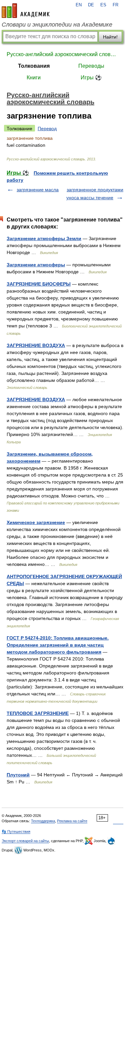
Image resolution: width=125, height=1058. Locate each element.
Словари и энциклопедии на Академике (57, 24)
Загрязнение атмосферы (36, 264)
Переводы (91, 66)
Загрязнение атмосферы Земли (44, 238)
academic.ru (26, 10)
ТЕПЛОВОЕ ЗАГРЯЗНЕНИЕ (38, 713)
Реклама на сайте (72, 821)
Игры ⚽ (91, 77)
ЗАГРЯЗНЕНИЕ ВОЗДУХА (36, 345)
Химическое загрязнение (36, 522)
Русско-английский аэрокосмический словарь (62, 54)
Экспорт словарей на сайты (25, 841)
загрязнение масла (38, 189)
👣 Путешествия (16, 832)
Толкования (34, 66)
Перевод (47, 128)
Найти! (110, 37)
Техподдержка (43, 821)
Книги (34, 77)
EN (79, 5)
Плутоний (18, 774)
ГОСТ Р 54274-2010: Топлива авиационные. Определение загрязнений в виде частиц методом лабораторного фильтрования (58, 645)
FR (115, 5)
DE (91, 5)
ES (103, 5)
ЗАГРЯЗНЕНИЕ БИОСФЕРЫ (39, 284)
